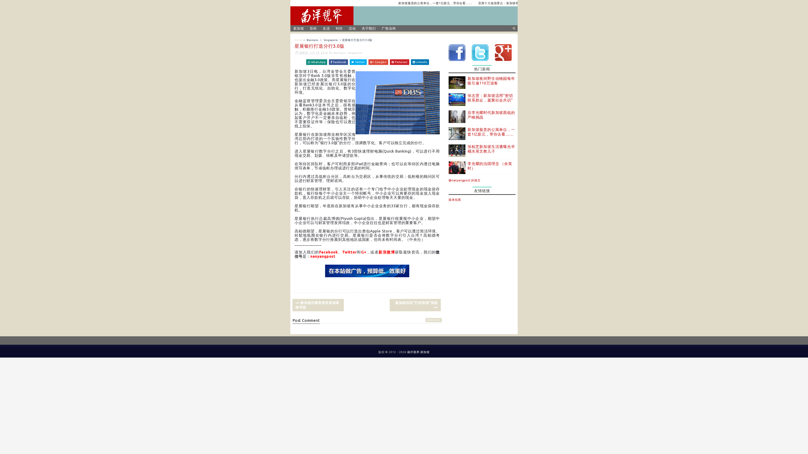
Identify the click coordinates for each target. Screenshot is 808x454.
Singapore (331, 39)
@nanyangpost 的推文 (465, 180)
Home (299, 39)
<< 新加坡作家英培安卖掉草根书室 (317, 305)
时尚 (339, 28)
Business (313, 39)
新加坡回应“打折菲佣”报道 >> (416, 305)
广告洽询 (389, 28)
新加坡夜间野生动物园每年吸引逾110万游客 (491, 80)
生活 (326, 28)
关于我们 (369, 28)
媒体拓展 (455, 199)
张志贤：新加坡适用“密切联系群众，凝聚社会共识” (490, 97)
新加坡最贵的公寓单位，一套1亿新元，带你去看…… (421, 3)
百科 (313, 28)
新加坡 (298, 28)
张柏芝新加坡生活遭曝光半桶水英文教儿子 (491, 148)
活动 (352, 28)
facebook (434, 320)
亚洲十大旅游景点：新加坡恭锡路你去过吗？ (495, 3)
